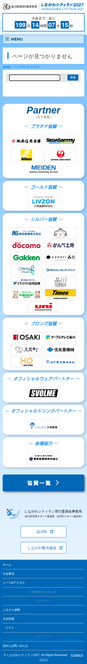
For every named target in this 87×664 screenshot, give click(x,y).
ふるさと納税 (11, 609)
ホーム (7, 564)
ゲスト (10, 627)
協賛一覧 (41, 483)
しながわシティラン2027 (23, 655)
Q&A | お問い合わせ (15, 646)
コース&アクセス (14, 582)
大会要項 (8, 573)
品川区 (41, 532)
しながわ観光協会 (42, 548)
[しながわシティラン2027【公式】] (43, 7)
